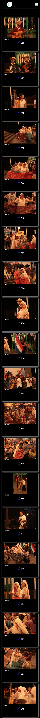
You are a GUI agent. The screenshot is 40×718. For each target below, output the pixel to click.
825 (22, 393)
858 (22, 113)
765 (22, 428)
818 (22, 709)
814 (22, 358)
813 (22, 533)
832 (22, 148)
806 (22, 43)
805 (22, 463)
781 (22, 638)
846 (22, 183)
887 (22, 674)
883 (22, 253)
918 (22, 218)
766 (22, 498)
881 (22, 78)
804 (22, 288)
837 (22, 603)
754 (22, 323)
